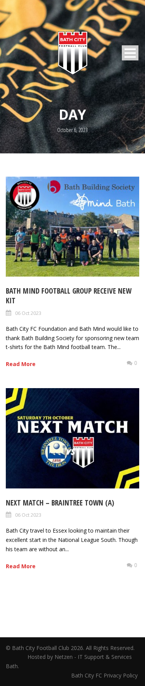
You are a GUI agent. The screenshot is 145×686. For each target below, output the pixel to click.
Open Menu (130, 52)
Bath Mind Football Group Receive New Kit (68, 296)
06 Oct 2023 (28, 312)
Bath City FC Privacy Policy (105, 675)
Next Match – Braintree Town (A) (60, 503)
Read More (21, 364)
